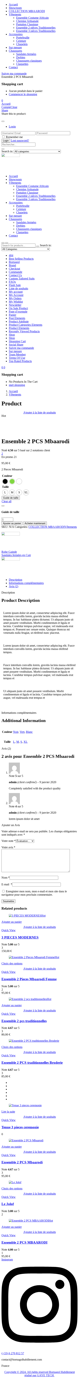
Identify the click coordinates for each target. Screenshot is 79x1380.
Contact (13, 67)
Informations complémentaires (26, 583)
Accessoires (16, 34)
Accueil (13, 176)
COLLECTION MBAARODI (46, 526)
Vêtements (15, 14)
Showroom (15, 179)
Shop (12, 334)
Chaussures (15, 50)
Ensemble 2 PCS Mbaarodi (22, 1162)
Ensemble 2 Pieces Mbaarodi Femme (29, 979)
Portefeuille (22, 37)
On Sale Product (18, 308)
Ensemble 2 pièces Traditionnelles (35, 27)
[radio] (5, 481)
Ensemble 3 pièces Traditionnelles (35, 30)
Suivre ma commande (14, 73)
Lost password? (20, 140)
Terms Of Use (17, 357)
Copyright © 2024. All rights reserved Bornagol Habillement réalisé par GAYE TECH (39, 1373)
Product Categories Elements (25, 324)
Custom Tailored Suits (22, 278)
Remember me (14, 137)
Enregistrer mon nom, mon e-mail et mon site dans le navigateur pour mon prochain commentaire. (34, 893)
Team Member (17, 354)
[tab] (43, 579)
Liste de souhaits (18, 288)
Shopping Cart (17, 341)
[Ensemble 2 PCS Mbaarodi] (2, 117)
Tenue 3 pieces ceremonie (20, 1127)
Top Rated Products (20, 361)
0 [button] (4, 367)
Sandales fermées (26, 54)
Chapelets (22, 44)
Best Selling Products (21, 258)
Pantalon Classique (27, 24)
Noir (15, 731)
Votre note (8, 840)
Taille (5, 486)
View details (8, 432)
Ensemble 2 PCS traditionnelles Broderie (32, 1063)
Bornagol (14, 262)
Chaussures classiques (29, 60)
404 (11, 255)
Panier (12, 314)
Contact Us (15, 275)
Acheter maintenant (35, 523)
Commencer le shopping (23, 94)
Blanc (29, 731)
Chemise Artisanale (27, 21)
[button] (2, 100)
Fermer (63, 6)
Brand (12, 265)
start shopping (17, 385)
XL (26, 741)
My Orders (15, 298)
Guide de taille (10, 497)
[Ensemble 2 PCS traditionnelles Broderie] (34, 1040)
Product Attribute (19, 321)
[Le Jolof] (15, 1182)
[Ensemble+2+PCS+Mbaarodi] (5, 117)
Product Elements (19, 328)
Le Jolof (7, 1204)
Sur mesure (15, 47)
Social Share (16, 344)
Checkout (14, 268)
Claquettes (22, 64)
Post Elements (17, 318)
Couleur (7, 475)
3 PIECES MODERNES (20, 937)
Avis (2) (13, 586)
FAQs (12, 281)
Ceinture (21, 40)
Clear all (6, 501)
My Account (16, 295)
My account (16, 291)
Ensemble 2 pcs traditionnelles (24, 1021)
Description (15, 579)
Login (12, 126)
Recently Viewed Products (24, 331)
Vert (22, 731)
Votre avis (8, 847)
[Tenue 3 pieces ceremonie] (25, 1105)
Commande (15, 271)
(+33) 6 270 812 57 (12, 1353)
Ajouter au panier (12, 523)
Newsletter (15, 305)
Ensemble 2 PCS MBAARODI (24, 1242)
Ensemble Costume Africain (32, 17)
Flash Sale (15, 285)
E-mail (6, 884)
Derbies (20, 57)
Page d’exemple (18, 311)
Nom (5, 877)
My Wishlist (16, 301)
